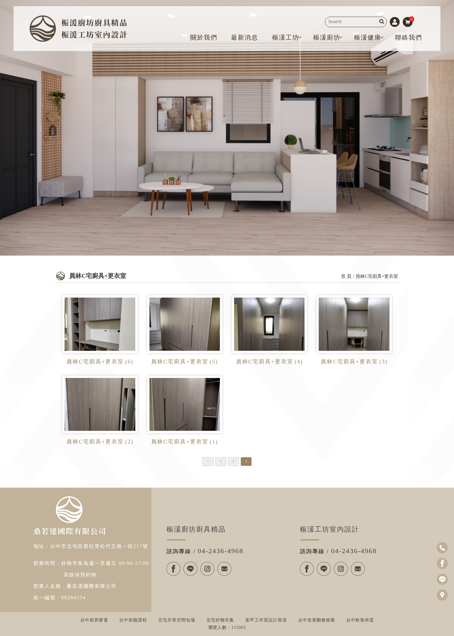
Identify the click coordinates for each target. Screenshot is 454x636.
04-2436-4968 (220, 551)
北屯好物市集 (220, 620)
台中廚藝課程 (133, 620)
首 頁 (346, 276)
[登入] (395, 21)
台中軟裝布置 (360, 620)
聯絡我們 (408, 37)
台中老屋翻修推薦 (316, 620)
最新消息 (244, 37)
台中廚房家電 (94, 620)
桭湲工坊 (285, 37)
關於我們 (203, 37)
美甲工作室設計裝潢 (266, 620)
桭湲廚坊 (326, 37)
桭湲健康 (367, 37)
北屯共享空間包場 (176, 620)
